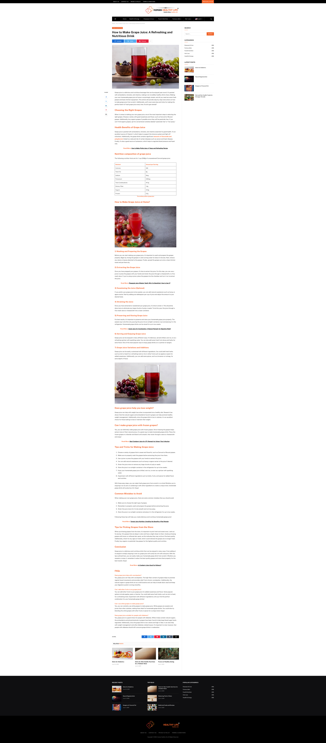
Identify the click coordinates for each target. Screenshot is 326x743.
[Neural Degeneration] (189, 79)
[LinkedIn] (106, 105)
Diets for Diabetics (118, 662)
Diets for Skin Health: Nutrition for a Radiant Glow (145, 662)
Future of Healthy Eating (166, 662)
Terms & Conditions (149, 1)
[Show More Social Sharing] (150, 41)
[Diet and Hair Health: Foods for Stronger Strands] (189, 97)
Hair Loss (188, 19)
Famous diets (176, 19)
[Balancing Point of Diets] (152, 698)
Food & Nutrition (163, 19)
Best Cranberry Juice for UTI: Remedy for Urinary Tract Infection (150, 441)
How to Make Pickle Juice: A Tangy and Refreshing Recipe (149, 148)
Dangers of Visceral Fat (202, 86)
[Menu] (115, 19)
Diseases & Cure (149, 19)
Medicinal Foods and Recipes (166, 705)
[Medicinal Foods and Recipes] (152, 707)
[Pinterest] (106, 110)
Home (124, 19)
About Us (116, 1)
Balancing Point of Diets (165, 696)
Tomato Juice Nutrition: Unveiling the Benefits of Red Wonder (149, 521)
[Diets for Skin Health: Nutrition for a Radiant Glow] (145, 654)
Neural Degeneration (201, 76)
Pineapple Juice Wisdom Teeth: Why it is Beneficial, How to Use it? (149, 283)
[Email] (106, 114)
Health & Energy (134, 19)
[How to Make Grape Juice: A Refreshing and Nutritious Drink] (145, 67)
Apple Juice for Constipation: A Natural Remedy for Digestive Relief (149, 329)
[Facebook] (106, 97)
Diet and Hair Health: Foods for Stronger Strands (204, 95)
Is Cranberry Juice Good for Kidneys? (149, 565)
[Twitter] (106, 101)
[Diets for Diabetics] (122, 654)
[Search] (211, 19)
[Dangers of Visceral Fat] (189, 88)
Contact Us (124, 1)
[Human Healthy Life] (163, 10)
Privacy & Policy (136, 1)
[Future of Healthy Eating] (168, 654)
